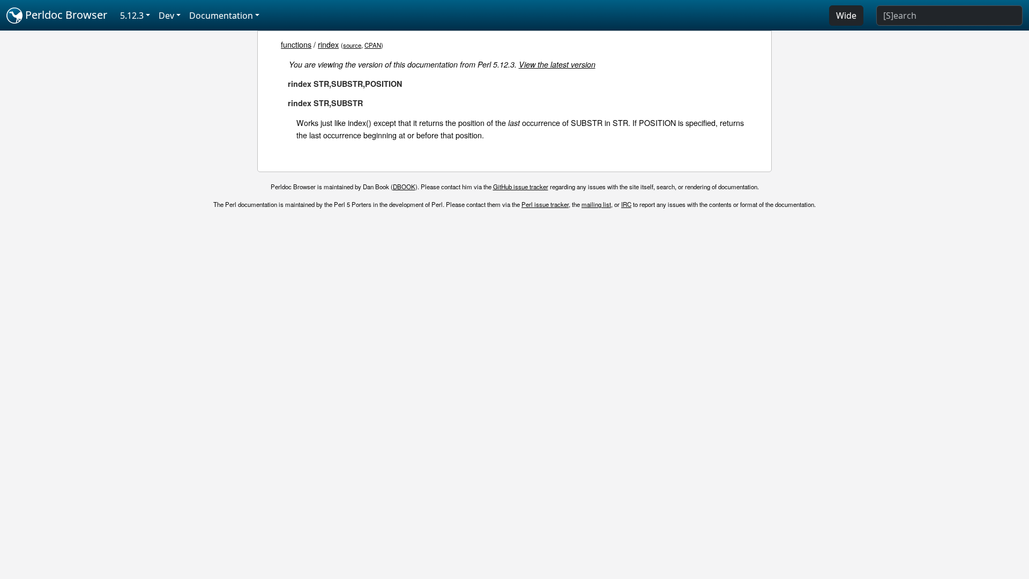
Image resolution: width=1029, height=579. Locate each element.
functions (296, 44)
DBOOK (404, 186)
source (352, 45)
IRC (626, 204)
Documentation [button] (221, 15)
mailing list (596, 204)
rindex (328, 44)
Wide (846, 15)
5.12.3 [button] (132, 15)
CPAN (372, 45)
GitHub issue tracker (520, 186)
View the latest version (557, 64)
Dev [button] (166, 15)
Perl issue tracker (545, 204)
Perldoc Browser (65, 15)
